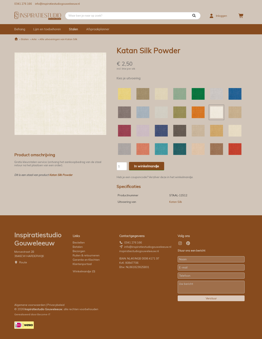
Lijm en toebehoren (47, 29)
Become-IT (43, 314)
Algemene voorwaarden (29, 304)
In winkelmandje (146, 166)
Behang (19, 29)
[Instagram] (180, 243)
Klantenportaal (82, 264)
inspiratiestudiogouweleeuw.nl (139, 251)
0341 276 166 (23, 3)
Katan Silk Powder (60, 174)
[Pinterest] (188, 243)
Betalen (78, 246)
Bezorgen (79, 251)
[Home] (16, 39)
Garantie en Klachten (86, 259)
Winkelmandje (84, 271)
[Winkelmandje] (241, 15)
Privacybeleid (55, 304)
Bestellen (79, 242)
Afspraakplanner (97, 29)
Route (23, 262)
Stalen (73, 29)
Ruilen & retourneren (86, 255)
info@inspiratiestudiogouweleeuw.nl (57, 3)
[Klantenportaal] (211, 15)
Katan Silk (175, 201)
